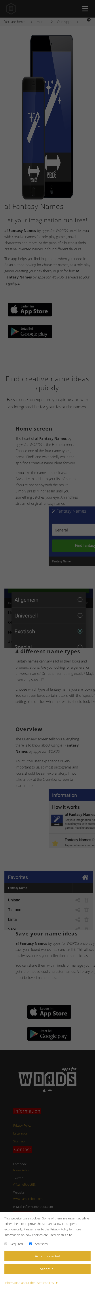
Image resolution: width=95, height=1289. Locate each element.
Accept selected (47, 1256)
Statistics (41, 1244)
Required (16, 1244)
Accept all (47, 1269)
